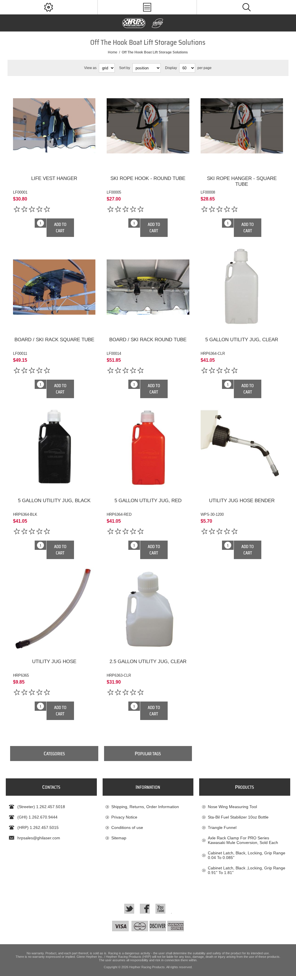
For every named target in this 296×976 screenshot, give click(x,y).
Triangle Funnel (222, 827)
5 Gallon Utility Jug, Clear (241, 339)
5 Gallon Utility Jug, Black (54, 500)
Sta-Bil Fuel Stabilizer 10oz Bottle (238, 817)
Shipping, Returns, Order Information (145, 806)
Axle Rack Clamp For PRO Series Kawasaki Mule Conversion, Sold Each (243, 840)
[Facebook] (144, 908)
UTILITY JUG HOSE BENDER (242, 500)
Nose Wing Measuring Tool (232, 806)
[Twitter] (129, 908)
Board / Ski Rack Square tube (54, 339)
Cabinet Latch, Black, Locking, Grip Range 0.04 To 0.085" (246, 855)
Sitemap (118, 838)
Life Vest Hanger (54, 178)
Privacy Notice (124, 817)
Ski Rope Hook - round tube (147, 178)
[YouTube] (160, 908)
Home (112, 52)
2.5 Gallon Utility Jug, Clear (148, 661)
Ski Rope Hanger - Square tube (242, 181)
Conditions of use (127, 827)
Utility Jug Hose (54, 661)
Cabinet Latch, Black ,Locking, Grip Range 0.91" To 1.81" (246, 870)
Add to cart (60, 227)
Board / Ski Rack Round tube (147, 339)
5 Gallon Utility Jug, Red (148, 500)
